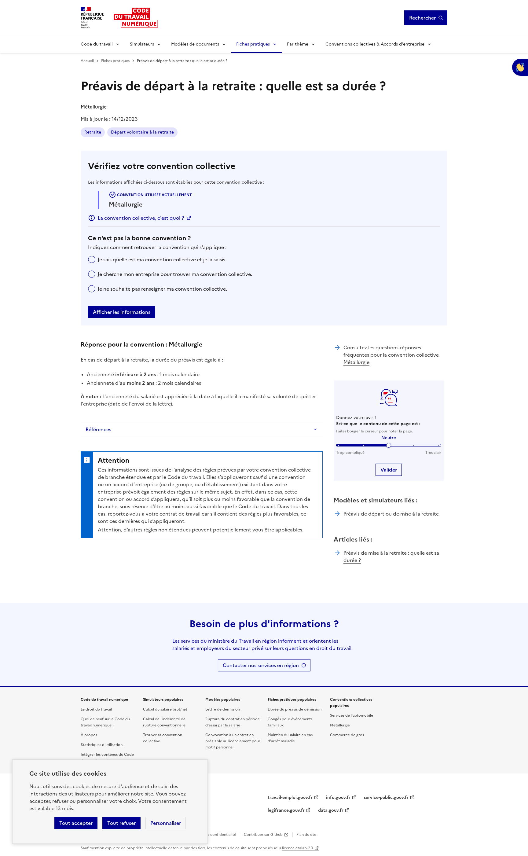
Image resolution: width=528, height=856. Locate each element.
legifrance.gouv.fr (286, 810)
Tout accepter (76, 823)
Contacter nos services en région (261, 665)
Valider (388, 469)
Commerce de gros (347, 735)
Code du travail (97, 44)
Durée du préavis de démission (294, 709)
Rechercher (422, 17)
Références (98, 429)
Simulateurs (142, 44)
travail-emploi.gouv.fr (290, 797)
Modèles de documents (195, 44)
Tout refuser (121, 823)
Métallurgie (356, 362)
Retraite (92, 132)
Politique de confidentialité (212, 834)
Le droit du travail (96, 709)
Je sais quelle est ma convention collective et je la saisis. (162, 259)
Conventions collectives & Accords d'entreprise (374, 44)
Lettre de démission (222, 709)
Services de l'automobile (351, 715)
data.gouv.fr (330, 810)
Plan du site (306, 834)
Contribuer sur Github (263, 834)
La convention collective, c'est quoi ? (141, 218)
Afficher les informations (121, 312)
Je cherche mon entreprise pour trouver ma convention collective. (175, 274)
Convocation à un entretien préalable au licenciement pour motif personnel (232, 741)
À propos (89, 735)
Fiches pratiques (253, 44)
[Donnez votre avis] (520, 67)
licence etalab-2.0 (297, 848)
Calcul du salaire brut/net (165, 709)
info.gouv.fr (338, 797)
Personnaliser (165, 823)
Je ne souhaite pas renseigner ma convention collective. (162, 288)
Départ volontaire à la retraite (142, 132)
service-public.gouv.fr (386, 797)
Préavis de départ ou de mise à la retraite (391, 513)
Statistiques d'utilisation (102, 745)
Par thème (297, 44)
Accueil (87, 61)
